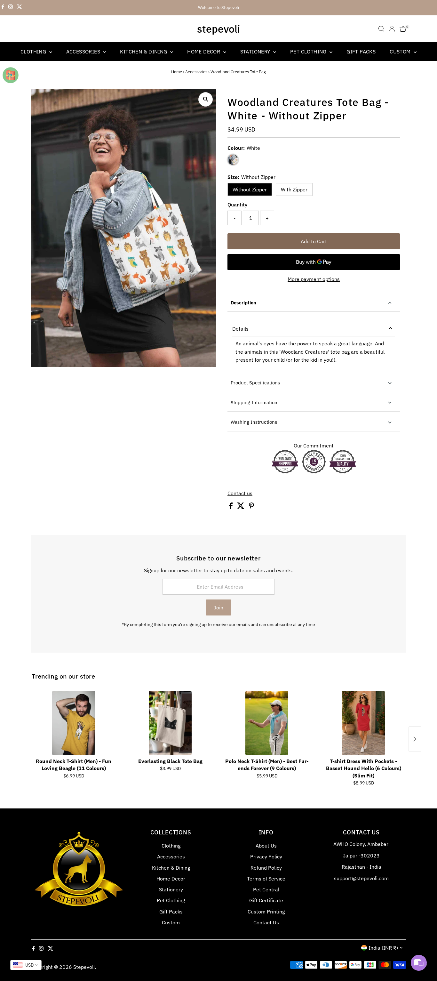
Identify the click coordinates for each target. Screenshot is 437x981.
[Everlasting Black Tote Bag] (170, 723)
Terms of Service (266, 878)
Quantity (237, 204)
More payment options (314, 279)
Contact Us (266, 922)
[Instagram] (10, 7)
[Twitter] (19, 7)
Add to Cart (314, 241)
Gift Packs (361, 51)
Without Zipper (250, 189)
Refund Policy (266, 867)
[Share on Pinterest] (251, 507)
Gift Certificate (266, 900)
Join (218, 607)
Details (240, 329)
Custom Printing (266, 911)
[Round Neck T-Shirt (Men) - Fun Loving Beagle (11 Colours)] (73, 723)
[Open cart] (403, 29)
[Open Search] (381, 29)
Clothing (34, 51)
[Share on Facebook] (231, 507)
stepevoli (218, 29)
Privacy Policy (266, 856)
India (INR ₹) (383, 948)
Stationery (256, 51)
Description (243, 303)
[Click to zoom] (205, 99)
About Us (266, 845)
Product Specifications (255, 383)
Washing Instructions (254, 422)
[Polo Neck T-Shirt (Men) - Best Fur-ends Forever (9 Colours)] (266, 723)
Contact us (239, 493)
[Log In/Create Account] (392, 29)
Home (176, 72)
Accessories (84, 51)
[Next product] (415, 739)
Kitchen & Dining (144, 51)
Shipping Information (254, 402)
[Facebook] (3, 7)
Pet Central (266, 889)
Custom (401, 51)
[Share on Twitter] (241, 507)
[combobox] (26, 965)
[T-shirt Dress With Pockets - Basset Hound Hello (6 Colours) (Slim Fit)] (363, 723)
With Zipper (294, 189)
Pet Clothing (309, 51)
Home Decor (204, 51)
